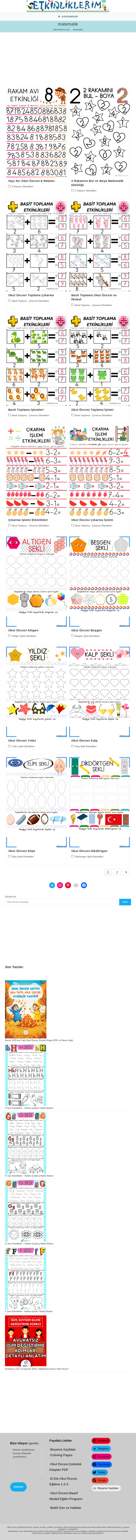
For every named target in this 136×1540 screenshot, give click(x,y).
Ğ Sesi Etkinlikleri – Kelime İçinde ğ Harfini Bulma (29, 1176)
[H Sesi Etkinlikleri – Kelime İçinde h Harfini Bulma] (25, 1075)
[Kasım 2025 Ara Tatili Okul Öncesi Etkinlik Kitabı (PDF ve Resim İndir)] (25, 1009)
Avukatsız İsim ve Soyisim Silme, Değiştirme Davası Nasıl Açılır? (37, 1369)
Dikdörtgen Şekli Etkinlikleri (89, 856)
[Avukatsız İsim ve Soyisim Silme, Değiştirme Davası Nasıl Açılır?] (25, 1341)
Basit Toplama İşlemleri (26, 409)
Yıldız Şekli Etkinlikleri (23, 746)
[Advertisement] (68, 55)
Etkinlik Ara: (11, 896)
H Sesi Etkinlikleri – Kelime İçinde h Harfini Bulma (29, 1108)
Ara (125, 902)
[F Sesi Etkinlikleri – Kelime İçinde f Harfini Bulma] (25, 1279)
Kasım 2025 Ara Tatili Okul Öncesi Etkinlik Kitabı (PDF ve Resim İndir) (39, 1040)
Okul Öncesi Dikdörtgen (89, 851)
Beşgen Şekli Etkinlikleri (87, 636)
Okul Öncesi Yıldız (22, 740)
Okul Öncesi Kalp (84, 740)
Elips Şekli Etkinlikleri (23, 856)
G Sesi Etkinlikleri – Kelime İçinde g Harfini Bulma (29, 1243)
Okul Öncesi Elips (21, 851)
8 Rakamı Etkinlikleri (22, 186)
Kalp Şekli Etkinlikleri (86, 746)
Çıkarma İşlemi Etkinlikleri (28, 520)
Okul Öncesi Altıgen (23, 630)
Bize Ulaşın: (24, 1443)
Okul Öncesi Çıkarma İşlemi (92, 520)
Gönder (18, 1487)
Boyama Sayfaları (63, 1449)
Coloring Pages (61, 1455)
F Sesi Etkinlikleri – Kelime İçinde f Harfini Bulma (28, 1311)
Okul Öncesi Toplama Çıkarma (31, 295)
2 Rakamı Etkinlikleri (85, 190)
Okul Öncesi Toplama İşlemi (92, 409)
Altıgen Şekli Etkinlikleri (24, 636)
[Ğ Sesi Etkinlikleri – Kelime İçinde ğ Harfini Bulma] (25, 1143)
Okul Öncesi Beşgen (86, 630)
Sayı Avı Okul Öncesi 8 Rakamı (31, 181)
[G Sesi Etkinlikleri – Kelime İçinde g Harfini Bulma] (25, 1211)
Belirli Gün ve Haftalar (65, 1508)
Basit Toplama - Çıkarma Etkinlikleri (30, 301)
